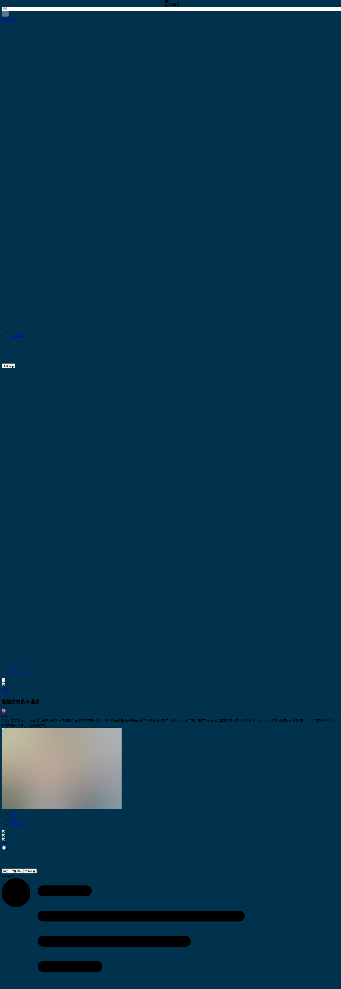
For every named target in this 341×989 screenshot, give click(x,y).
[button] (9, 19)
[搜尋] (5, 14)
